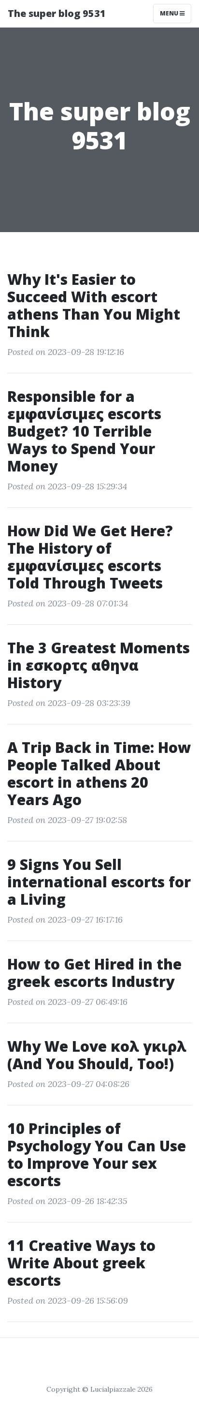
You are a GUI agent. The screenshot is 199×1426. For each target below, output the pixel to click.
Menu (170, 13)
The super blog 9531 (57, 13)
